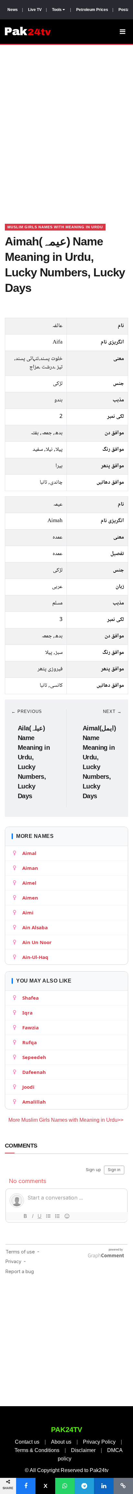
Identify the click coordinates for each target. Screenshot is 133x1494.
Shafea (30, 997)
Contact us (27, 1442)
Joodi (28, 1087)
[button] (26, 1486)
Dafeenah (34, 1072)
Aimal (29, 853)
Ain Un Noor (37, 942)
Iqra (27, 1012)
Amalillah (34, 1101)
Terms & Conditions (37, 1450)
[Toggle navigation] (122, 32)
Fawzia (30, 1027)
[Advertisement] (66, 126)
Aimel (29, 883)
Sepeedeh (34, 1057)
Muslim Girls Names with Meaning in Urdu (55, 227)
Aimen (30, 897)
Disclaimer (83, 1450)
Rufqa (29, 1042)
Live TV (35, 9)
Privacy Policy (99, 1442)
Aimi (28, 912)
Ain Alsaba (35, 927)
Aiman (30, 868)
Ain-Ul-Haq (35, 957)
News (12, 9)
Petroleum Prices (92, 9)
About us (61, 1442)
